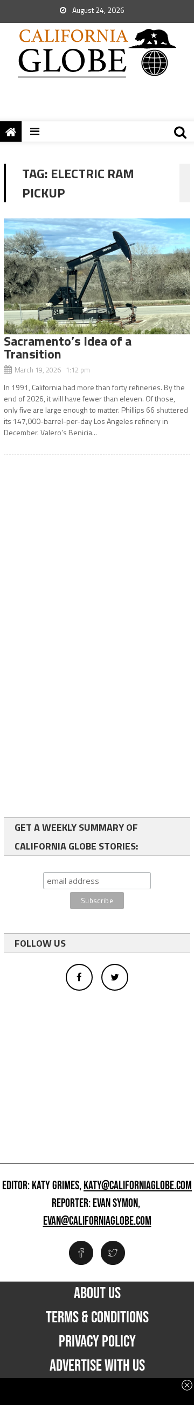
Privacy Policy (97, 1341)
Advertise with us (97, 1365)
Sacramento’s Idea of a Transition (67, 347)
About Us (97, 1293)
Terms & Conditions (97, 1317)
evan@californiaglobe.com (97, 1221)
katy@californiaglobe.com (138, 1186)
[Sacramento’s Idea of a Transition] (97, 276)
